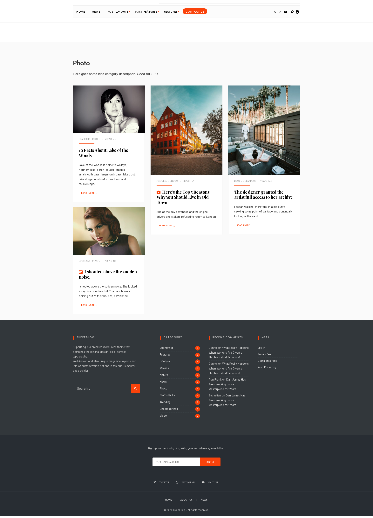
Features (171, 12)
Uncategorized (169, 408)
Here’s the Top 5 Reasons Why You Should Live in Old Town (183, 197)
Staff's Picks (167, 395)
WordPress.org (267, 367)
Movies (164, 368)
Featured (84, 138)
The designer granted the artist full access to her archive (263, 194)
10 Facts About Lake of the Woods (103, 152)
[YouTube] (285, 12)
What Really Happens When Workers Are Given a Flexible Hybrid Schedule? (229, 352)
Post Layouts (118, 12)
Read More (89, 193)
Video (163, 415)
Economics (166, 347)
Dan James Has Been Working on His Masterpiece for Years (227, 384)
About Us (186, 499)
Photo (96, 138)
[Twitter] (274, 12)
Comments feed (267, 360)
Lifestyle (84, 260)
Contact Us (195, 12)
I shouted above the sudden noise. (108, 274)
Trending (250, 180)
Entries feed (265, 354)
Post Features (146, 12)
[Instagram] (280, 12)
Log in (261, 347)
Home (80, 12)
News (96, 12)
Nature (164, 374)
